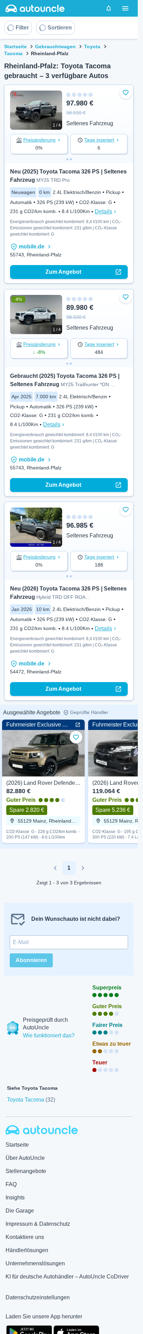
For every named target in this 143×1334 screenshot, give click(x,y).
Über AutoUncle (25, 1158)
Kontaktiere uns (25, 1237)
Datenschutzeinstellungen (38, 1297)
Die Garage (20, 1211)
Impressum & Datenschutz (38, 1224)
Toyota (92, 46)
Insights (15, 1197)
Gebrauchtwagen (55, 46)
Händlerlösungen (27, 1250)
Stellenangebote (26, 1171)
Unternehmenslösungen (35, 1263)
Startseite (15, 46)
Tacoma (13, 53)
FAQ (11, 1184)
